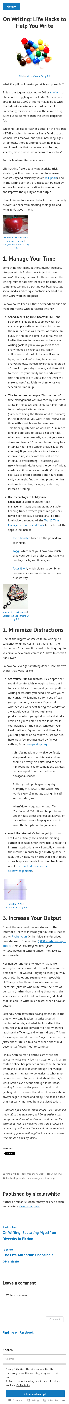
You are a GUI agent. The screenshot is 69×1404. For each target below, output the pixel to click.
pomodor (21, 1178)
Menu (13, 6)
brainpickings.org (36, 744)
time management (36, 1178)
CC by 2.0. (45, 76)
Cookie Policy (23, 1385)
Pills (21, 76)
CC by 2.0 (22, 907)
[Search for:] (34, 1359)
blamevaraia (11, 907)
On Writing (56, 1173)
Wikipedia (51, 178)
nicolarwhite (12, 1173)
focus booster (21, 538)
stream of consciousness (15, 612)
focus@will (20, 568)
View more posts (29, 1206)
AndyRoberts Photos (12, 244)
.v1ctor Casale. (33, 76)
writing (51, 1178)
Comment (54, 1319)
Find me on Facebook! (18, 1332)
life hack (10, 1178)
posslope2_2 (15, 904)
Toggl (16, 551)
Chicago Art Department (14, 615)
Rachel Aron (19, 936)
